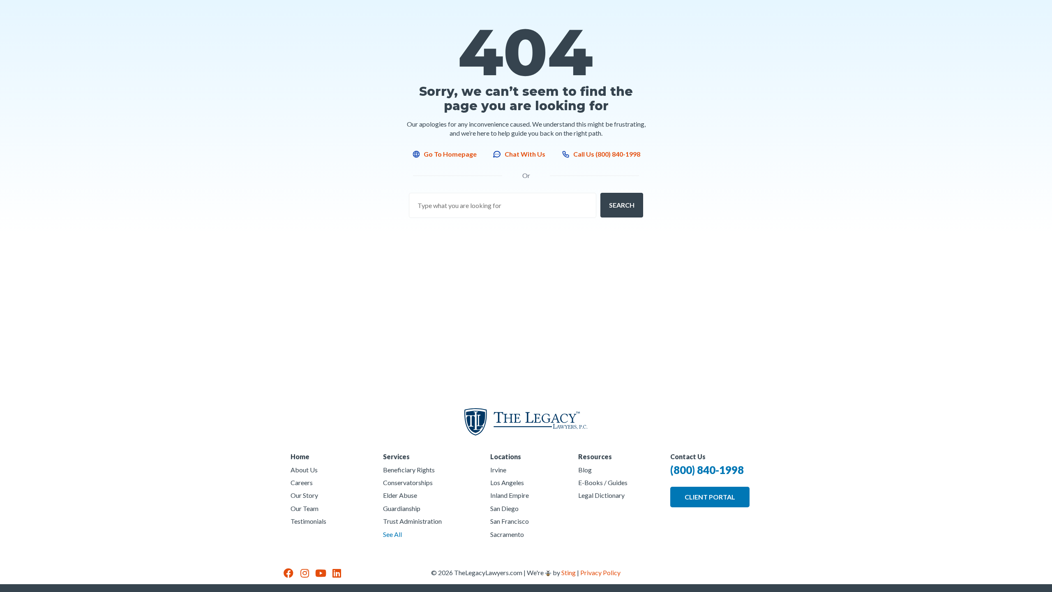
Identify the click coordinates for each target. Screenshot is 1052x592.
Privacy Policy (600, 572)
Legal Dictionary (601, 495)
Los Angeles (507, 482)
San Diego (504, 508)
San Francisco (509, 521)
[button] (621, 205)
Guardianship (401, 508)
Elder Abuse (400, 495)
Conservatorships (408, 482)
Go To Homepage (450, 154)
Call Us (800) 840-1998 (606, 154)
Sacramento (507, 534)
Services (396, 456)
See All (392, 534)
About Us (304, 470)
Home (300, 456)
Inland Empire (509, 495)
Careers (302, 482)
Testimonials (308, 521)
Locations (505, 456)
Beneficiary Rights (409, 470)
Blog (585, 470)
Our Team (304, 508)
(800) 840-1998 (707, 469)
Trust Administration (412, 521)
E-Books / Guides (603, 482)
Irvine (498, 470)
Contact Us (688, 456)
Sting (568, 572)
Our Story (304, 495)
